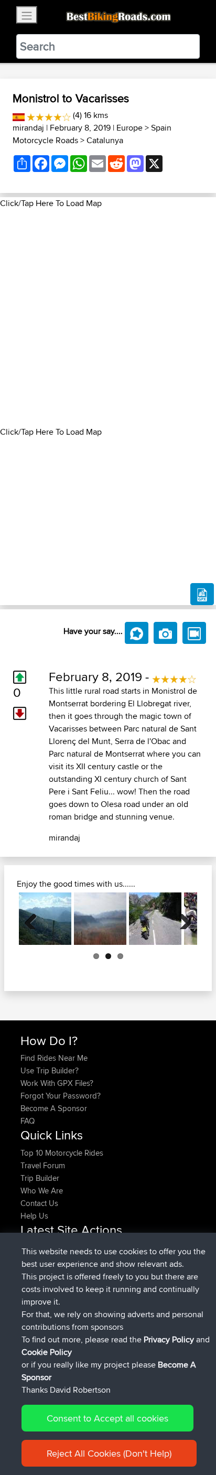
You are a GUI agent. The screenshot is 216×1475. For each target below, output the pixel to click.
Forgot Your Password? (60, 1095)
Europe (129, 128)
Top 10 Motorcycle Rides (61, 1152)
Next (181, 918)
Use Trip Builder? (49, 1070)
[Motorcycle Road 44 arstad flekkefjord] (155, 918)
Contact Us (39, 1203)
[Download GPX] (202, 594)
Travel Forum (42, 1165)
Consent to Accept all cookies (107, 1418)
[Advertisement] (108, 318)
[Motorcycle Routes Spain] (19, 115)
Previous (34, 918)
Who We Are (41, 1190)
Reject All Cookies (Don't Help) (109, 1453)
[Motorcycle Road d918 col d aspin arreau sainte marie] (45, 918)
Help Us (34, 1215)
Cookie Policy (46, 1352)
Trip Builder (39, 1177)
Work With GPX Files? (56, 1083)
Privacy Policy (169, 1339)
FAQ (27, 1120)
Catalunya (105, 140)
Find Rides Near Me (54, 1057)
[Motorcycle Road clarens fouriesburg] (100, 918)
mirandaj (28, 128)
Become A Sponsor (53, 1108)
